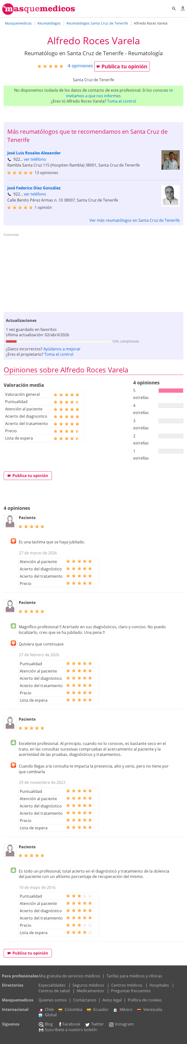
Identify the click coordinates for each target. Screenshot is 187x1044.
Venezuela (152, 1009)
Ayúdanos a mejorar (62, 349)
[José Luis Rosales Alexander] (170, 168)
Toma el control (121, 101)
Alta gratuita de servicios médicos (69, 976)
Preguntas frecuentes (131, 990)
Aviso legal (112, 1000)
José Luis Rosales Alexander (34, 153)
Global (51, 1014)
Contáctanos (84, 1000)
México (126, 1009)
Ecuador (101, 1009)
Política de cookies (145, 1000)
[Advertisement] (93, 272)
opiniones (80, 65)
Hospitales (159, 985)
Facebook (71, 1024)
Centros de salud (54, 990)
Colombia (73, 1009)
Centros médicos (126, 985)
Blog (49, 1024)
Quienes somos (52, 1000)
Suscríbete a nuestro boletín (71, 1029)
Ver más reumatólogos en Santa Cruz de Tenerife (135, 220)
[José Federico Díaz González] (170, 205)
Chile (49, 1009)
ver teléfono (35, 159)
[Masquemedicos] (38, 12)
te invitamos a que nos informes (119, 93)
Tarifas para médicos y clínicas (134, 976)
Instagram (124, 1024)
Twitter (97, 1024)
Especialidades (51, 985)
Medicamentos (90, 990)
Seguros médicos (88, 985)
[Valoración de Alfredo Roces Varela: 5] (52, 66)
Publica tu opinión (124, 66)
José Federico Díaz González (34, 188)
